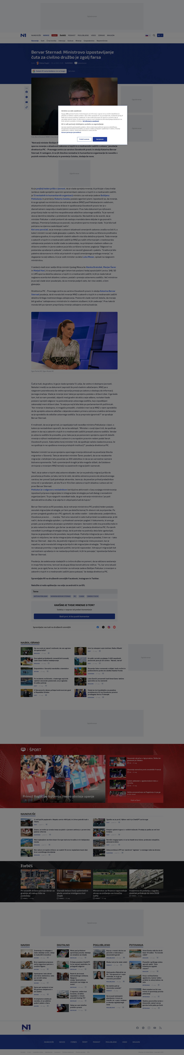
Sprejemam (100, 139)
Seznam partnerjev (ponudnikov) (71, 132)
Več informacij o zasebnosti (91, 121)
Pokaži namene (84, 139)
